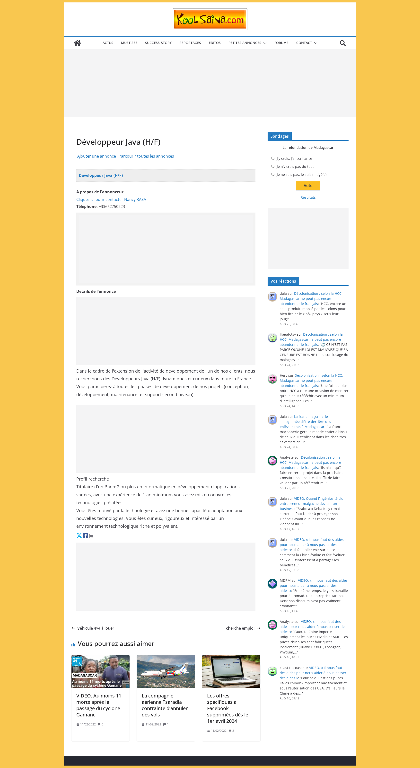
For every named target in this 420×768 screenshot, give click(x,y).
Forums (281, 42)
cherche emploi (240, 628)
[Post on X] (79, 535)
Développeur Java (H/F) (101, 175)
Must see (129, 42)
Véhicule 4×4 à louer (95, 628)
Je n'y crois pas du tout (295, 166)
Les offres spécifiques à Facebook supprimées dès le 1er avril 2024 (227, 708)
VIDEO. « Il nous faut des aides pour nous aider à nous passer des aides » (312, 544)
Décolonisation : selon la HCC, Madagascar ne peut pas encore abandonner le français (311, 298)
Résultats (308, 197)
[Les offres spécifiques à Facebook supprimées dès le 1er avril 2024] (231, 671)
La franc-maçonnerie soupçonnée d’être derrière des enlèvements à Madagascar (305, 421)
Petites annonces (244, 42)
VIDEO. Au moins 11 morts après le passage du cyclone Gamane (98, 705)
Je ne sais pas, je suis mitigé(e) (301, 174)
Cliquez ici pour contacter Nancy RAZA (111, 199)
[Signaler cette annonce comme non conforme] (91, 535)
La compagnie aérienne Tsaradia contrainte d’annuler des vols (165, 705)
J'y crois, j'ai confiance (294, 158)
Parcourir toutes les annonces (146, 156)
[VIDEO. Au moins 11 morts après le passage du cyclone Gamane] (100, 671)
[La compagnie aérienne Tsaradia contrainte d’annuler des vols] (166, 671)
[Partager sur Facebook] (85, 535)
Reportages (190, 42)
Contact (304, 42)
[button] (264, 43)
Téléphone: (87, 206)
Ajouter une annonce (96, 156)
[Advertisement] (210, 83)
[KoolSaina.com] (77, 43)
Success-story (158, 42)
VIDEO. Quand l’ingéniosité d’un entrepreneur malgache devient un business (313, 503)
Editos (215, 42)
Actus (108, 42)
